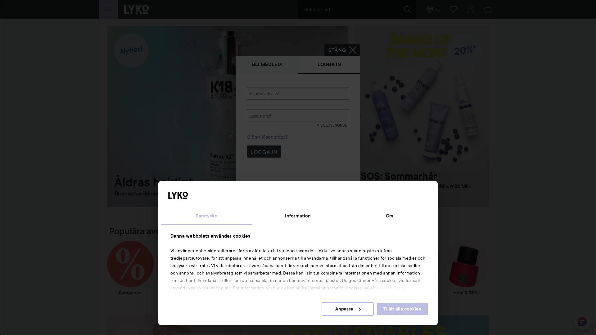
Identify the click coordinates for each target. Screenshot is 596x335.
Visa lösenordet (333, 125)
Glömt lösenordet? (267, 137)
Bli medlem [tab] (267, 64)
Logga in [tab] (329, 64)
